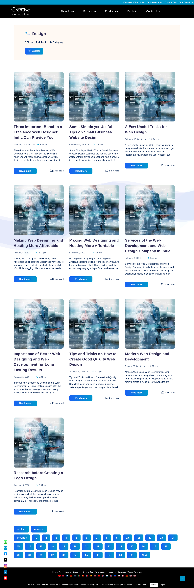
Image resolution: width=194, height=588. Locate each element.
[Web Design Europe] (75, 576)
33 (63, 555)
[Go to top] (182, 579)
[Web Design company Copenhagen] (123, 576)
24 (120, 546)
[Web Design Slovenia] (115, 576)
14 (173, 538)
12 (150, 538)
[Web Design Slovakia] (111, 576)
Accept (154, 585)
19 (63, 546)
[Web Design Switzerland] (99, 576)
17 (41, 546)
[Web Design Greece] (67, 576)
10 (127, 538)
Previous (22, 538)
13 (161, 538)
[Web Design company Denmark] (63, 576)
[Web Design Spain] (91, 576)
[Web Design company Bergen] (131, 576)
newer (39, 529)
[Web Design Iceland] (103, 576)
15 (18, 546)
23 (109, 546)
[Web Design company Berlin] (127, 576)
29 (18, 555)
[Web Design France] (87, 576)
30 (29, 555)
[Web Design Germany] (71, 576)
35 (86, 555)
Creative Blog (88, 572)
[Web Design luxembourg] (107, 576)
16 (29, 546)
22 (98, 546)
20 (75, 546)
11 (139, 538)
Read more (25, 171)
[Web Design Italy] (79, 576)
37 (109, 555)
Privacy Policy (57, 572)
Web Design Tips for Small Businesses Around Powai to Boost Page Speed (156, 2)
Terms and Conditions (72, 572)
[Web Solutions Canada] (59, 576)
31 (41, 555)
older (21, 529)
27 (154, 546)
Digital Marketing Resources (105, 572)
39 (132, 555)
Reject (162, 585)
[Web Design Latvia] (95, 576)
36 (98, 555)
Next (144, 555)
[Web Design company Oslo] (134, 576)
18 (52, 546)
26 (143, 546)
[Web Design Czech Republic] (119, 576)
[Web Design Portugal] (83, 576)
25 (132, 546)
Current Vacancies (134, 572)
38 (120, 555)
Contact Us (153, 11)
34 (75, 555)
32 (52, 555)
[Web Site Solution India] (20, 9)
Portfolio (132, 11)
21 (86, 546)
